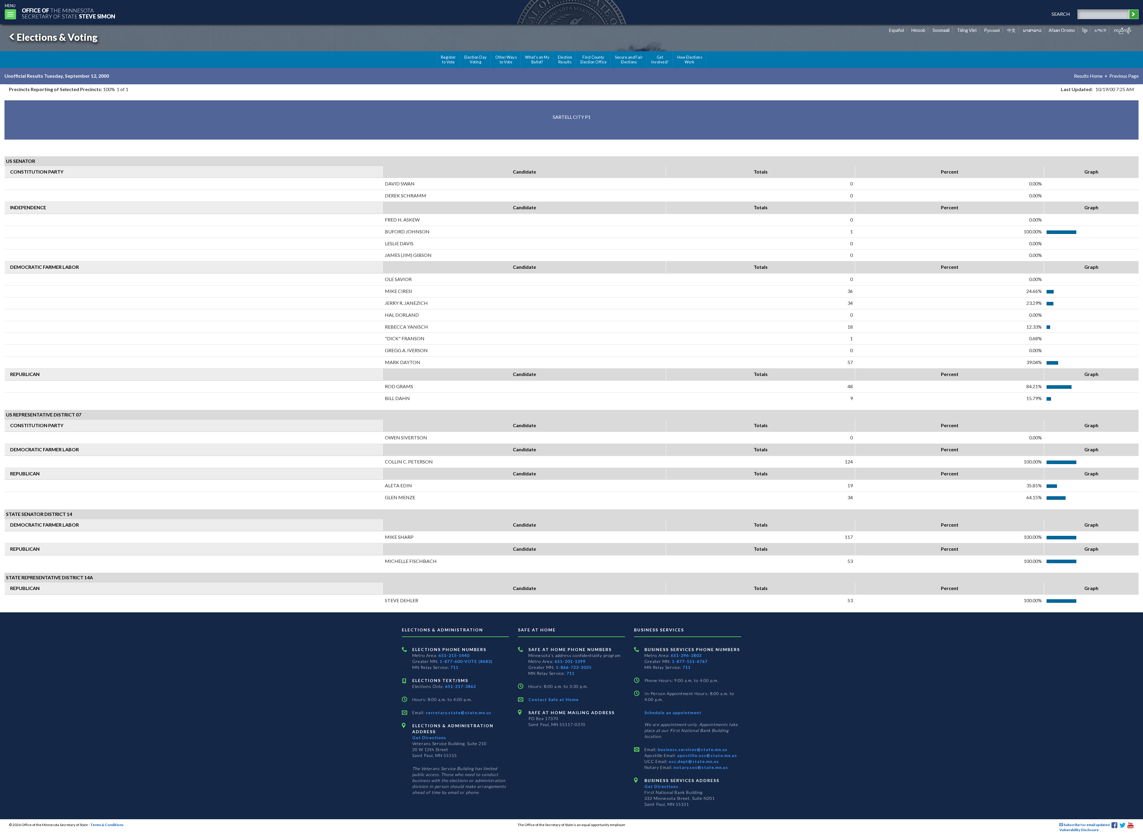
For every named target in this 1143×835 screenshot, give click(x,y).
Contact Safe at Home (553, 699)
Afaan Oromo (1062, 30)
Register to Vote (448, 59)
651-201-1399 (570, 661)
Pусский (992, 30)
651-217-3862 (460, 686)
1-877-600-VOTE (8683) (466, 661)
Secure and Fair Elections (629, 59)
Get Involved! (660, 59)
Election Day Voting (475, 59)
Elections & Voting (57, 37)
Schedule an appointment (673, 712)
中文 (1011, 30)
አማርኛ (1100, 30)
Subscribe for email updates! (1086, 824)
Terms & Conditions (107, 824)
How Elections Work (689, 59)
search (1061, 14)
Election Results (565, 59)
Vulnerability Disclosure (1079, 830)
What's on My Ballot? (537, 59)
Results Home (1088, 76)
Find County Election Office (593, 59)
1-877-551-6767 (690, 661)
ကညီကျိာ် (1122, 30)
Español (896, 30)
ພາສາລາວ (1032, 30)
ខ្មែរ (1084, 30)
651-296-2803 (686, 655)
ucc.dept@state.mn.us (693, 761)
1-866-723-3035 (573, 667)
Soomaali (941, 30)
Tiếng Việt (967, 30)
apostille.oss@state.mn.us (706, 755)
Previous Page (1124, 76)
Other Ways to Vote (506, 59)
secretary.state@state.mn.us (457, 712)
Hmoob (918, 30)
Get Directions (429, 737)
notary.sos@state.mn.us (700, 767)
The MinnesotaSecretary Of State (68, 13)
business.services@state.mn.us (692, 749)
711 (454, 667)
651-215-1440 (453, 655)
